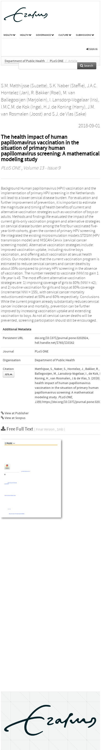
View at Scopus (14, 418)
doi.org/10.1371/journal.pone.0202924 (61, 338)
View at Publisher (16, 413)
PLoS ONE (56, 61)
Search (88, 66)
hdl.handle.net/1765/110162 (54, 343)
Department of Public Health (25, 61)
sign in (93, 49)
